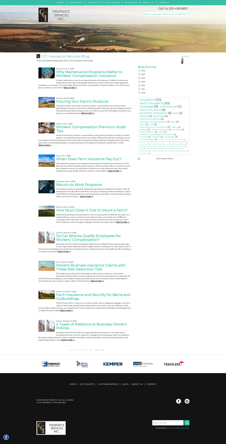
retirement (143, 142)
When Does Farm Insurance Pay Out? (88, 159)
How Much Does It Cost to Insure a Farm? (92, 210)
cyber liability (156, 151)
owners (166, 142)
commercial (168, 106)
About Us (137, 384)
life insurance (144, 144)
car (151, 124)
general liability (180, 146)
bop (173, 121)
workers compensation (153, 121)
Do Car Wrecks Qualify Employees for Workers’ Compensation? (88, 238)
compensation (147, 139)
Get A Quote (87, 384)
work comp (176, 144)
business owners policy (164, 146)
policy (174, 127)
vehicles (144, 137)
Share (183, 56)
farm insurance (152, 103)
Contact (151, 384)
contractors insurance (147, 146)
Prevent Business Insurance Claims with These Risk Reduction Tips (91, 267)
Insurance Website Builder (178, 428)
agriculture (150, 148)
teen (158, 142)
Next (97, 350)
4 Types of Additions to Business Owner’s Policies (91, 326)
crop (161, 132)
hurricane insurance (165, 139)
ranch (167, 144)
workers (156, 137)
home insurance (150, 118)
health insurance (160, 129)
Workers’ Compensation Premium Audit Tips (91, 129)
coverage (147, 106)
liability (144, 116)
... (93, 350)
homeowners (179, 139)
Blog (125, 384)
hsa (184, 144)
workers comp (144, 151)
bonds (159, 148)
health (152, 142)
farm (142, 124)
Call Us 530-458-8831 (173, 8)
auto (176, 113)
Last (102, 350)
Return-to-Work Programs (79, 184)
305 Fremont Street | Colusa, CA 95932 (54, 400)
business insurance (154, 113)
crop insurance (147, 132)
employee (169, 137)
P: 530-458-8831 (43, 402)
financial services (157, 144)
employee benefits (180, 151)
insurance (147, 100)
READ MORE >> (70, 88)
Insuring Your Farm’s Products (82, 101)
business (158, 116)
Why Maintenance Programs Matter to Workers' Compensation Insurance (89, 74)
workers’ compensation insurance (156, 134)
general (143, 129)
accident (176, 129)
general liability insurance (172, 148)
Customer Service (108, 384)
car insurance (144, 153)
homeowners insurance (153, 127)
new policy (167, 151)
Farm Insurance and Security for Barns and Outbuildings (93, 297)
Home (73, 384)
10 (90, 350)
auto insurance (150, 110)
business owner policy (178, 142)
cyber (141, 148)
